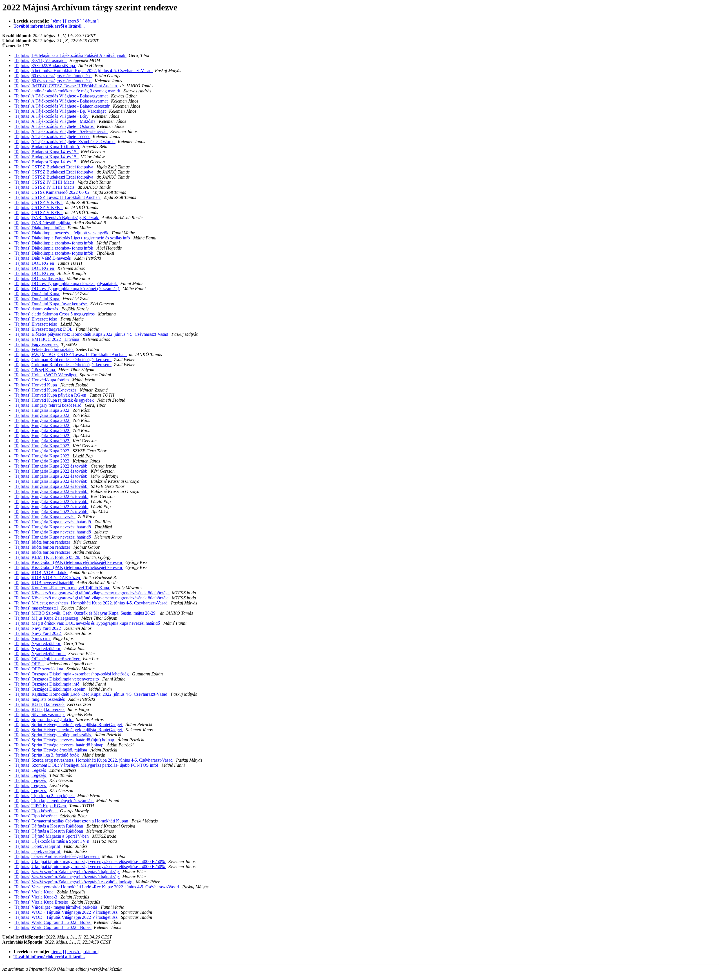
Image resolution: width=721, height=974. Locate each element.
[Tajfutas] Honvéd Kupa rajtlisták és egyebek (54, 400)
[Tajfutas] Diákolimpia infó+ (39, 227)
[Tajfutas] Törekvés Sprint (37, 846)
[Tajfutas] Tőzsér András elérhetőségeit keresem (57, 856)
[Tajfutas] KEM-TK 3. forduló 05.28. (47, 557)
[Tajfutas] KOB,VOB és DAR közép (47, 577)
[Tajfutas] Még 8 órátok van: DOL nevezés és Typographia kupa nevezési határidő (87, 623)
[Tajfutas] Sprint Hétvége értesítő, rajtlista (51, 750)
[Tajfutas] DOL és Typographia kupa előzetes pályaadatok (66, 283)
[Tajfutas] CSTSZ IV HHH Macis (44, 182)
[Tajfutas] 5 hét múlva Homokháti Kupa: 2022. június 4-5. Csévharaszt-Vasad (83, 70)
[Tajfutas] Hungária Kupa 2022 (42, 410)
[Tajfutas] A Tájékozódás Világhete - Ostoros (54, 126)
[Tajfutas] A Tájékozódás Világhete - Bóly (52, 116)
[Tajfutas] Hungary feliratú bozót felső (48, 405)
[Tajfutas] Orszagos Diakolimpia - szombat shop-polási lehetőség (72, 673)
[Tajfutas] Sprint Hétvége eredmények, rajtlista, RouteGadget (68, 724)
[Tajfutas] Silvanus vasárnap (39, 714)
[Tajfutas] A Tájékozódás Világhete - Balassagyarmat (61, 96)
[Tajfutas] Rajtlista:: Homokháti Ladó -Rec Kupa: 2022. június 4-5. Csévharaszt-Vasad (91, 694)
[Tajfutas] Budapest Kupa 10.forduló (47, 146)
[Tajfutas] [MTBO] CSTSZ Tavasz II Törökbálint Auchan (66, 85)
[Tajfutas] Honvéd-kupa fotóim (42, 379)
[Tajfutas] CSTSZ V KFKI (38, 202)
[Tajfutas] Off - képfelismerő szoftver (47, 658)
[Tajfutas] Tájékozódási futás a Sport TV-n (52, 841)
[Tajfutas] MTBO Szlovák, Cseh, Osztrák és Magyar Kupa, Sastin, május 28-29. (86, 613)
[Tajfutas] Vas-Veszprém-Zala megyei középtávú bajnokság (67, 871)
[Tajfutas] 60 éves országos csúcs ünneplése (53, 75)
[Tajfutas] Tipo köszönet (36, 810)
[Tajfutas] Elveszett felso (36, 319)
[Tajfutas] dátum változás (36, 308)
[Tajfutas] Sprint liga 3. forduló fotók (47, 755)
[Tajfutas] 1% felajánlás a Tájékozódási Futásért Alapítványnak (70, 55)
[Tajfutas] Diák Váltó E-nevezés (43, 258)
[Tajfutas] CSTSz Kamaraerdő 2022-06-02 (52, 192)
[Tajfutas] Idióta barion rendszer (42, 542)
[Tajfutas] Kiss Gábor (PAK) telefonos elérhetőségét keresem (68, 562)
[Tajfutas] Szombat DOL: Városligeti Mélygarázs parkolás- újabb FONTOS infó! (86, 765)
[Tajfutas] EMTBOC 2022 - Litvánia (47, 339)
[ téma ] (57, 21)
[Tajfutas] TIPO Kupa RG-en (40, 805)
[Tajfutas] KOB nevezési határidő (44, 582)
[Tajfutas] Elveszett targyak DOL (44, 329)
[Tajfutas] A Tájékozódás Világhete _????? (52, 136)
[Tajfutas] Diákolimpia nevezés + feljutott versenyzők (62, 232)
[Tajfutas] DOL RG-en (34, 263)
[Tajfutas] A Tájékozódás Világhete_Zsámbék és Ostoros (64, 141)
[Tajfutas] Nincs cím (32, 638)
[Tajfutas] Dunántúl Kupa (37, 293)
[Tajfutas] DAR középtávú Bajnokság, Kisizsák (56, 217)
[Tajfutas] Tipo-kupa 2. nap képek (44, 795)
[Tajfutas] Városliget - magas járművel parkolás (56, 907)
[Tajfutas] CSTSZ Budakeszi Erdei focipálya (54, 166)
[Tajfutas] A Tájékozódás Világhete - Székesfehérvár (61, 131)
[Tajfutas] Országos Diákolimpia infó (47, 684)
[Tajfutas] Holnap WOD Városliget (45, 374)
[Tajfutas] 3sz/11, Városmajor (40, 60)
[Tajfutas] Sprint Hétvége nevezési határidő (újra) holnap (64, 739)
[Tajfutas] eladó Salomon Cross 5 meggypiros (55, 314)
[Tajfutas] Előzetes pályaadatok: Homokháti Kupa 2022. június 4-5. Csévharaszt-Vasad (91, 334)
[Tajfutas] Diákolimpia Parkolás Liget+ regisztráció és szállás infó (72, 237)
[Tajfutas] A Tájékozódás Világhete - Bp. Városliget (60, 111)
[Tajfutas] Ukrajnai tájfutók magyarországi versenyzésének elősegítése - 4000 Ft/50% (90, 861)
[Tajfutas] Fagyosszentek (36, 344)
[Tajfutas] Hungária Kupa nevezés (44, 516)
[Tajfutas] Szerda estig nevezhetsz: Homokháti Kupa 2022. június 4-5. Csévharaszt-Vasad (94, 760)
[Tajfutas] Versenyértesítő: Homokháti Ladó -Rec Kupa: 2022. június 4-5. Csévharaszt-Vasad (97, 886)
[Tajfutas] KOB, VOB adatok (41, 572)
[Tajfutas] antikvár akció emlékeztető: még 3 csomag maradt (67, 90)
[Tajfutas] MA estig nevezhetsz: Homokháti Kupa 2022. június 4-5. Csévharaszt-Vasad (91, 603)
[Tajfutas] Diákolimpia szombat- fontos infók (54, 243)
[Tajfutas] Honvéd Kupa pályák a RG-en (50, 395)
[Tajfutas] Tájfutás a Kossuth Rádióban (49, 826)
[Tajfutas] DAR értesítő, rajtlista (42, 222)
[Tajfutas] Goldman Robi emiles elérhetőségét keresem (63, 359)
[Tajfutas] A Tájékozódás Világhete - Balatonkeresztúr (62, 106)
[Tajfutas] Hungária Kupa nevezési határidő (53, 521)
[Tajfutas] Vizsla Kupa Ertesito (41, 902)
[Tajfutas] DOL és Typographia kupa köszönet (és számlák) (67, 288)
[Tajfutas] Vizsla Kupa (34, 892)
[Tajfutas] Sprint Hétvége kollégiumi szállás (53, 734)
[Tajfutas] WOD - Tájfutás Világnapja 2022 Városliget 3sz (66, 912)
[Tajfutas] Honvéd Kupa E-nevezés (45, 390)
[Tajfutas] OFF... (29, 663)
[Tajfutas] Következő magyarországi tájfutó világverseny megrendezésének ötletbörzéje (92, 592)
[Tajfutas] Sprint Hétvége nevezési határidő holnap (59, 744)
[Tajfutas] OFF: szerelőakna (39, 668)
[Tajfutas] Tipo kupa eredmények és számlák (54, 800)
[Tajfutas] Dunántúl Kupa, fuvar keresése (51, 303)
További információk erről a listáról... (49, 26)
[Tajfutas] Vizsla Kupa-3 (36, 897)
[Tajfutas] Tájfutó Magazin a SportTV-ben (52, 836)
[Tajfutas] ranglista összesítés (40, 699)
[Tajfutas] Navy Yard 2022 (38, 628)
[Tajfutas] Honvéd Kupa (36, 385)
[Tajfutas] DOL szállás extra (39, 278)
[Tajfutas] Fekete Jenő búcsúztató (44, 349)
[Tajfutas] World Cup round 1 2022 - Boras (53, 922)
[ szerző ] (73, 21)
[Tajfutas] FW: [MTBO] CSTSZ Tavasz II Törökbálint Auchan (70, 354)
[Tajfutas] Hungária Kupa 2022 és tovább (51, 466)
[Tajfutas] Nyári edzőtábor (37, 643)
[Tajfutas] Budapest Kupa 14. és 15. (46, 151)
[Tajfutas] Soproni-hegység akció (44, 719)
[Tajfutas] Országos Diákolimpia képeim (50, 689)
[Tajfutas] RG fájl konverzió (39, 704)
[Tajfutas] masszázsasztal (36, 608)
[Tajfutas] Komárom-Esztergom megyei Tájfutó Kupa (62, 587)
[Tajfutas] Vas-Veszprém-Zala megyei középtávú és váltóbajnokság (73, 881)
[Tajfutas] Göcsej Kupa (35, 369)
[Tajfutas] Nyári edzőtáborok (40, 653)
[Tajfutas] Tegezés (30, 770)
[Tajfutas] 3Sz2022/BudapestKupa (45, 65)
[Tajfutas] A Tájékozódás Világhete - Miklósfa (55, 121)
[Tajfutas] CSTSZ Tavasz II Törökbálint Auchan (57, 197)
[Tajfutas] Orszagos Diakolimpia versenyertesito (57, 679)
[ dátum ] (91, 21)
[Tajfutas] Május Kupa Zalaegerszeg (46, 618)
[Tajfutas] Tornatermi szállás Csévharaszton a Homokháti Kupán (71, 821)
